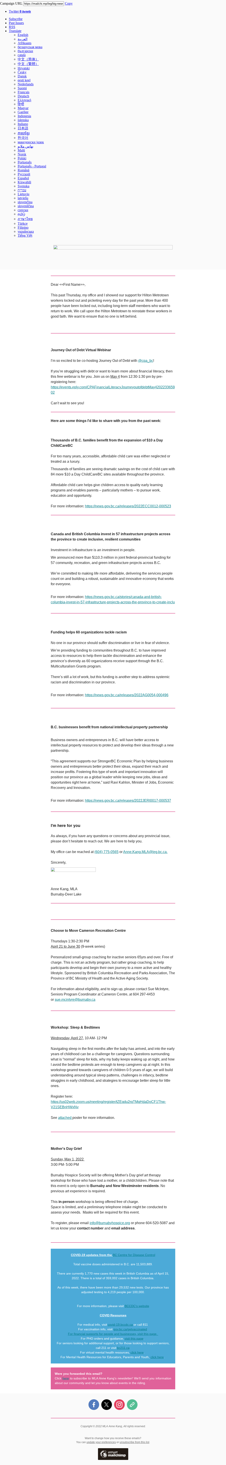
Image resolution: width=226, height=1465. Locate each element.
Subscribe (16, 19)
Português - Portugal (32, 166)
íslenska (23, 120)
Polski (22, 158)
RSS (12, 27)
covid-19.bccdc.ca (120, 1324)
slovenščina (26, 206)
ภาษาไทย (25, 219)
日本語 (23, 128)
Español (23, 178)
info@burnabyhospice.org (110, 1223)
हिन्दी (21, 104)
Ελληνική (24, 100)
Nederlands (26, 84)
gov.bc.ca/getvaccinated (130, 1329)
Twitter (20, 11)
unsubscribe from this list (134, 1442)
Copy (69, 3)
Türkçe (23, 223)
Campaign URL (11, 3)
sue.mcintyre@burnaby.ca (75, 999)
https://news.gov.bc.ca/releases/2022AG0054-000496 (126, 695)
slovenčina (25, 202)
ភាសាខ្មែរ (24, 133)
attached (65, 1118)
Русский (24, 174)
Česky (22, 72)
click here (137, 1352)
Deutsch (23, 96)
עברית (22, 190)
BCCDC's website (137, 1306)
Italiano (23, 124)
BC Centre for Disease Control (134, 1255)
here (65, 1378)
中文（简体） (28, 59)
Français (23, 92)
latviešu (23, 198)
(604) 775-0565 (106, 852)
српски (23, 210)
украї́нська (26, 231)
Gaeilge (23, 112)
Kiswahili (24, 182)
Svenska (23, 186)
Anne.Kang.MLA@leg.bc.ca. (145, 852)
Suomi (22, 88)
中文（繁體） (28, 64)
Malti (21, 150)
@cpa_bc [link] (145, 360)
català (22, 55)
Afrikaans (24, 43)
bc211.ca (123, 1348)
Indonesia (24, 116)
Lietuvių (23, 194)
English (23, 35)
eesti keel (24, 80)
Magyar (23, 108)
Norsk (22, 154)
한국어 (23, 138)
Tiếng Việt (25, 235)
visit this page (146, 1334)
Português (25, 162)
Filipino (23, 227)
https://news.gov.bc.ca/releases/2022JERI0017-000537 (128, 800)
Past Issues (16, 23)
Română (23, 170)
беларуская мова (30, 47)
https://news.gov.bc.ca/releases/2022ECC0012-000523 (128, 506)
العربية (22, 39)
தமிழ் (21, 214)
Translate (15, 31)
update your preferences (101, 1442)
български (25, 51)
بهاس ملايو (25, 146)
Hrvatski (24, 68)
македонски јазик (31, 142)
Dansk (22, 76)
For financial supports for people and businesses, (102, 1334)
